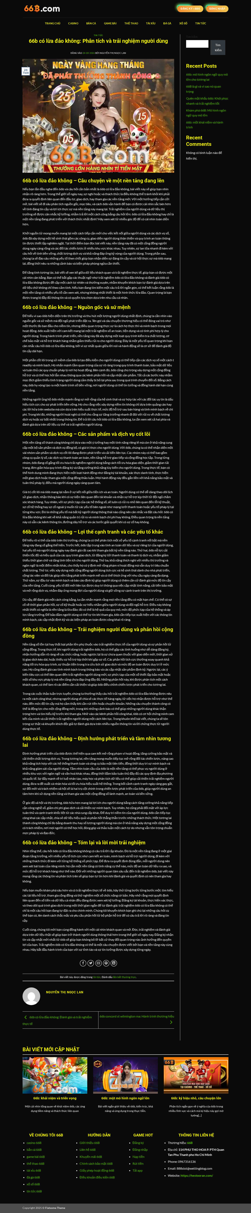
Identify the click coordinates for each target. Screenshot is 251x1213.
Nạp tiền (139, 1156)
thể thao (131, 23)
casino (73, 23)
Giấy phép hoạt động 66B (97, 1170)
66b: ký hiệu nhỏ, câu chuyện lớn (196, 1098)
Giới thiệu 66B (90, 1142)
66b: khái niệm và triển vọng (54, 1098)
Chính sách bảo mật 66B (96, 1163)
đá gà (167, 23)
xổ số (183, 23)
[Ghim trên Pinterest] (106, 963)
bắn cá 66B (34, 1149)
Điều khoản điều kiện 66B (97, 1177)
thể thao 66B (35, 1163)
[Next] (229, 1094)
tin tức (200, 23)
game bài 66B (36, 1156)
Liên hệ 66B (87, 1149)
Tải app (138, 1170)
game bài (110, 23)
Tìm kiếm (192, 36)
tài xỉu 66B (34, 1170)
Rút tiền (138, 1163)
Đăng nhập (140, 1149)
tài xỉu (150, 23)
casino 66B (34, 1142)
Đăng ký (138, 1142)
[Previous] (22, 1094)
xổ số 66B (33, 1184)
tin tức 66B (34, 1191)
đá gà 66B (33, 1177)
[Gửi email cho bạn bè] (98, 963)
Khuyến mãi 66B (91, 1156)
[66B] (42, 9)
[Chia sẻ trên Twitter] (90, 963)
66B (190, 1142)
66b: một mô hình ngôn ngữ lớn (125, 1098)
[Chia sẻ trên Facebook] (83, 963)
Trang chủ (52, 23)
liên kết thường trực (124, 977)
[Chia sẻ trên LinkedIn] (114, 963)
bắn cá (91, 23)
